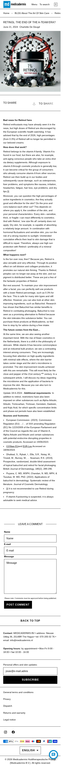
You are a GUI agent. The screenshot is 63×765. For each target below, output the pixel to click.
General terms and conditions (18, 692)
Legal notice (9, 719)
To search (45, 4)
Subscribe (30, 679)
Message (9, 556)
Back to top (30, 620)
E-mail (7, 544)
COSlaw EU (12, 446)
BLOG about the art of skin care (32, 13)
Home (6, 13)
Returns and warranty (14, 713)
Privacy (7, 699)
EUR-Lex (27, 446)
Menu (34, 4)
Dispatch (7, 706)
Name (7, 532)
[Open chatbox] (53, 754)
